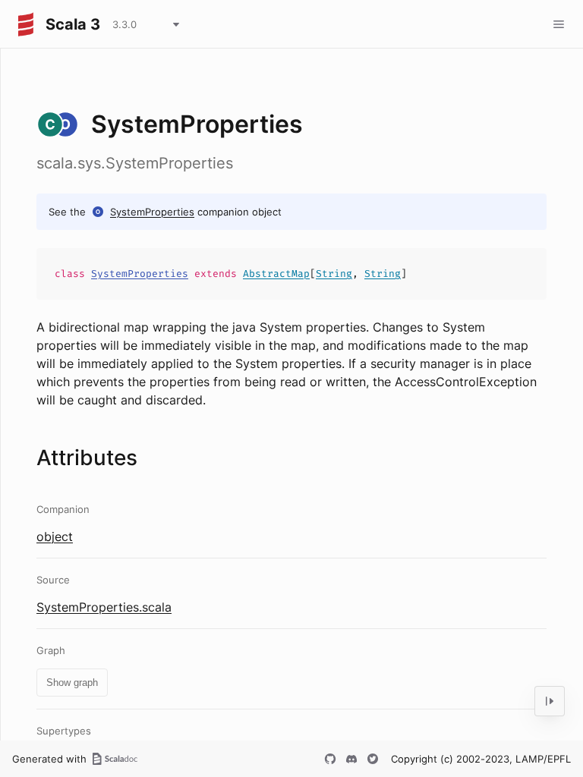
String (334, 273)
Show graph (72, 682)
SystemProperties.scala (104, 607)
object (54, 536)
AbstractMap (276, 273)
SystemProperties (152, 212)
